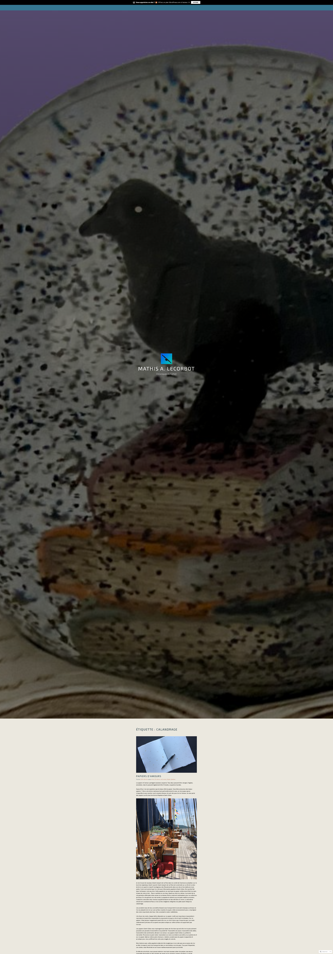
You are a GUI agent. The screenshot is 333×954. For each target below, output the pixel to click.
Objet (168, 779)
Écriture (157, 779)
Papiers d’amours (148, 776)
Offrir (195, 2)
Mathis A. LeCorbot (166, 368)
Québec (173, 779)
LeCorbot (163, 779)
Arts (152, 779)
